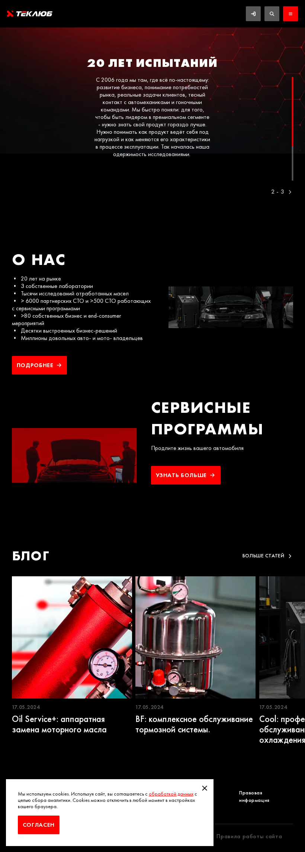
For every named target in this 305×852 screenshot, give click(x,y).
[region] (152, 110)
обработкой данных (171, 794)
